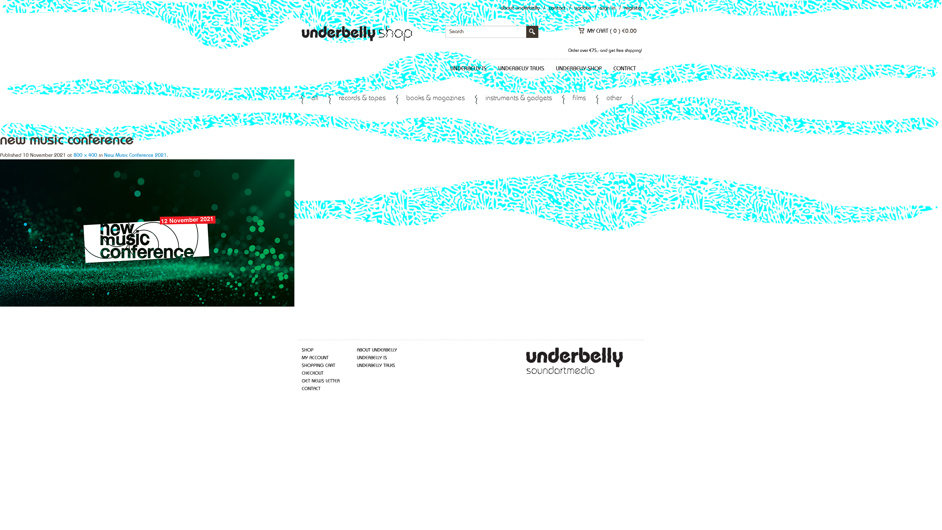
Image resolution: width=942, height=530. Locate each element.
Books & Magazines (435, 98)
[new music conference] (147, 232)
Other (614, 98)
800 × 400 (85, 155)
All (314, 98)
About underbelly (377, 350)
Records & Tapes (362, 98)
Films (579, 98)
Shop (308, 350)
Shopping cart (318, 365)
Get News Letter (321, 381)
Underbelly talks (521, 69)
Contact (557, 8)
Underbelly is (468, 69)
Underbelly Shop (579, 69)
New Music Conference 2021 (135, 155)
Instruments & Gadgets (518, 98)
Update (582, 8)
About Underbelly (520, 8)
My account (315, 358)
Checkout (312, 373)
